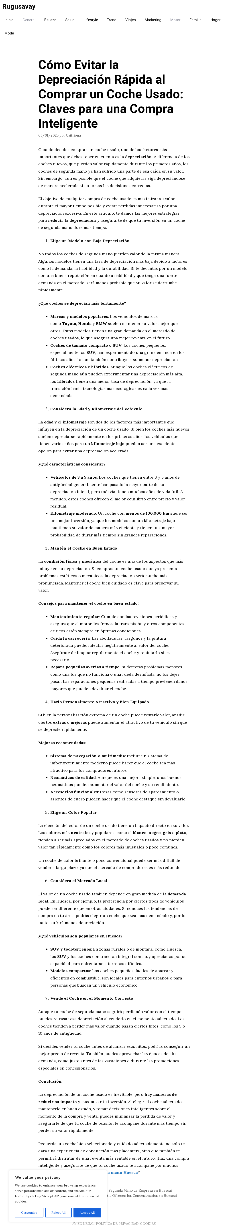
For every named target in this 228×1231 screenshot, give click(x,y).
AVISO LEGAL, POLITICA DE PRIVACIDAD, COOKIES (114, 1223)
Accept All (87, 1213)
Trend (111, 20)
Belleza (50, 20)
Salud (70, 20)
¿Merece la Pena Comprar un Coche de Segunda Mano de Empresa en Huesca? (108, 1190)
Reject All (58, 1213)
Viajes (130, 20)
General (28, 20)
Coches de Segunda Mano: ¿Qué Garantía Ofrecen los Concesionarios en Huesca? (110, 1195)
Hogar (215, 20)
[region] (58, 1196)
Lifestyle (90, 20)
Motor (175, 20)
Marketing (153, 20)
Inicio (9, 20)
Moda (9, 33)
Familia (195, 20)
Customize (29, 1213)
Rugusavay (18, 7)
